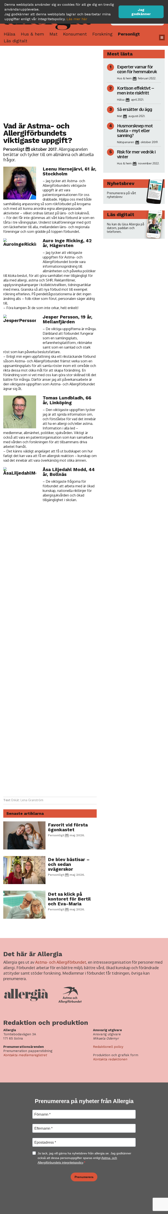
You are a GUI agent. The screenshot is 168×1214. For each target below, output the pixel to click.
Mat (53, 34)
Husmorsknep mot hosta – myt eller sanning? (135, 130)
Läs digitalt (15, 40)
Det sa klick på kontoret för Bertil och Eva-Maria (69, 898)
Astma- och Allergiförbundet (60, 962)
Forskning (102, 34)
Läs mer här (76, 19)
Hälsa (9, 34)
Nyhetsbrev (120, 183)
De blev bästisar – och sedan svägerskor (69, 864)
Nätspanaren (125, 142)
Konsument (75, 34)
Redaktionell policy (108, 1047)
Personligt (129, 34)
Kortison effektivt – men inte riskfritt (135, 90)
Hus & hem (32, 34)
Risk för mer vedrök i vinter (136, 154)
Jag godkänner (141, 12)
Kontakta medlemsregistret (25, 1055)
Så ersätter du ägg (134, 109)
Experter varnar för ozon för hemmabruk (137, 69)
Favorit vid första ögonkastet (68, 827)
